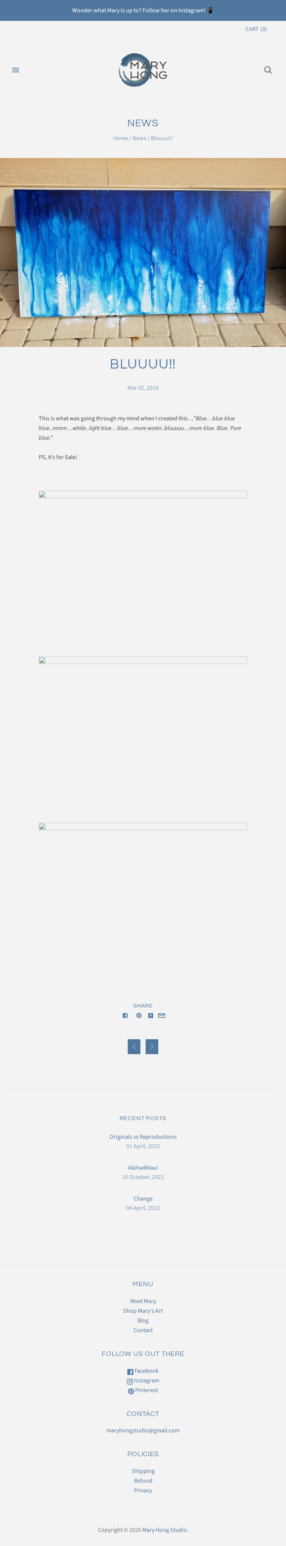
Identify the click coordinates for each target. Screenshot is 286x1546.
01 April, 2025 (143, 1146)
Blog (143, 1320)
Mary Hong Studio (164, 1530)
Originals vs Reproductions (143, 1137)
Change (143, 1199)
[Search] (268, 70)
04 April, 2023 (143, 1208)
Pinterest (146, 1390)
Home (120, 138)
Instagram (146, 1380)
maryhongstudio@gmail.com (143, 1430)
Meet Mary (143, 1301)
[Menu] (15, 70)
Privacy (143, 1490)
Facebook (146, 1371)
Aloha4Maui (143, 1168)
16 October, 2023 (143, 1177)
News (139, 138)
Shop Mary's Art (143, 1311)
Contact (143, 1330)
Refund (143, 1481)
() (256, 29)
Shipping (143, 1471)
